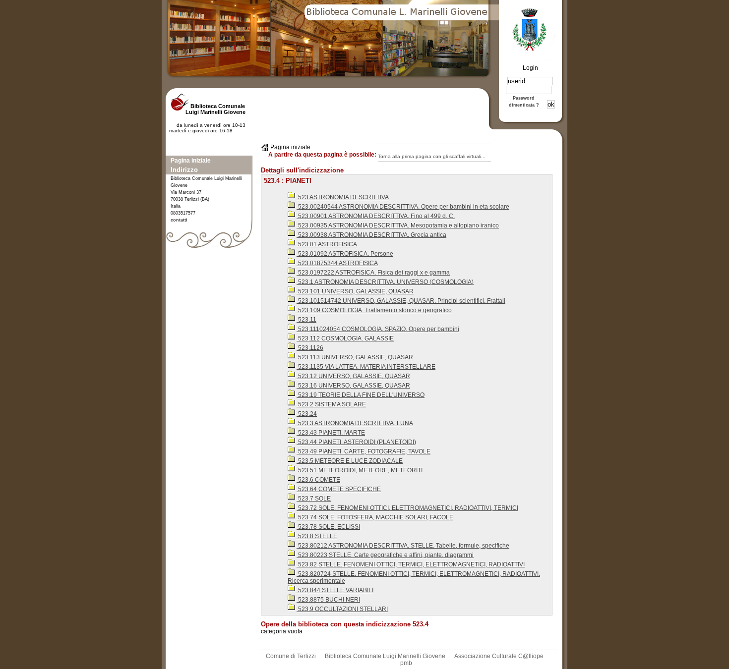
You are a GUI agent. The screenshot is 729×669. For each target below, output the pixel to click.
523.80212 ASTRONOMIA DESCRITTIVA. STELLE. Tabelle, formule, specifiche (403, 545)
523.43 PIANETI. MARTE (331, 432)
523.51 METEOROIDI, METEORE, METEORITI (360, 470)
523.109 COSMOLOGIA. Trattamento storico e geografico (374, 310)
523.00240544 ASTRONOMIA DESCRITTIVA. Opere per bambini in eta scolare (403, 206)
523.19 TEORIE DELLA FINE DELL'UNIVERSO (361, 394)
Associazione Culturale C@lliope (499, 656)
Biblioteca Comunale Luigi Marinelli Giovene (385, 656)
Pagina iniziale (191, 160)
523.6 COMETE (318, 479)
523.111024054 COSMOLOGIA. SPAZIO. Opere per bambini (378, 329)
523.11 (306, 319)
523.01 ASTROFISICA (327, 244)
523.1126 (310, 347)
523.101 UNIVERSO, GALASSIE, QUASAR (355, 291)
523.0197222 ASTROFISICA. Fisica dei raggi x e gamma (373, 272)
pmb (406, 663)
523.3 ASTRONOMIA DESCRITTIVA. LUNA (355, 423)
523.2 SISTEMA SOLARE (331, 404)
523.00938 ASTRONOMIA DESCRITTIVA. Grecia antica (371, 234)
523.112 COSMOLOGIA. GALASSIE (345, 338)
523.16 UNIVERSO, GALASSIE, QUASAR (353, 385)
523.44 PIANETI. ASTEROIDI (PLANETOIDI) (356, 442)
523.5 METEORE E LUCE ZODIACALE (350, 460)
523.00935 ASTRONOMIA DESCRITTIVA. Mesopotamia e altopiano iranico (398, 225)
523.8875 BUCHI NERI (328, 599)
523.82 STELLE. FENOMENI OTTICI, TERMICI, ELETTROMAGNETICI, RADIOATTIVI (411, 564)
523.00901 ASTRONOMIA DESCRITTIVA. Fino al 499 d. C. (376, 216)
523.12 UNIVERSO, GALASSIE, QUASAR (353, 376)
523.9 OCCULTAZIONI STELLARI (342, 609)
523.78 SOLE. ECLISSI (328, 526)
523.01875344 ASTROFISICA (337, 263)
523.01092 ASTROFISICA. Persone (345, 253)
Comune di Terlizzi (291, 656)
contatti (179, 220)
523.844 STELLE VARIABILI (335, 590)
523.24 (307, 413)
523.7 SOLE (314, 498)
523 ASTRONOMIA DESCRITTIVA (343, 197)
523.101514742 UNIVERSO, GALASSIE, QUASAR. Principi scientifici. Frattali (401, 300)
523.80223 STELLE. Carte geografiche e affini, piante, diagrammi (385, 555)
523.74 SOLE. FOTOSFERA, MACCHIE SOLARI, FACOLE (375, 517)
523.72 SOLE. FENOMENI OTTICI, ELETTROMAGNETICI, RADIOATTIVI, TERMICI (407, 507)
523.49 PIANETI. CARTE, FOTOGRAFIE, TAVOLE (363, 451)
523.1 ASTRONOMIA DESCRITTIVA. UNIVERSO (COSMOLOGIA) (385, 282)
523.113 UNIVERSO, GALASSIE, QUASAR (355, 357)
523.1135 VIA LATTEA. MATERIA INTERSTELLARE (366, 366)
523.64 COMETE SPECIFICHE (339, 489)
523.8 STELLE (317, 536)
